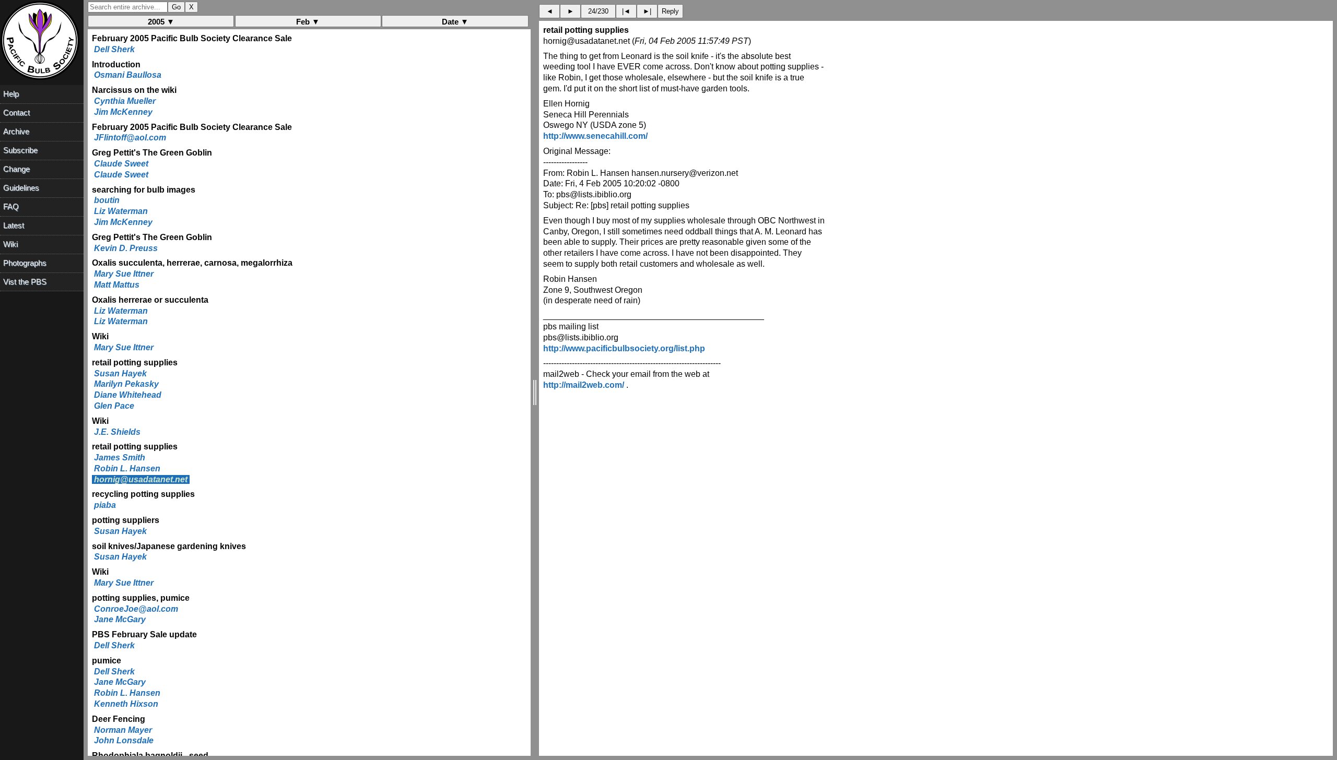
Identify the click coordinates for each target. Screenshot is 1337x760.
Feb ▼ (308, 21)
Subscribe (20, 150)
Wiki (10, 244)
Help (11, 93)
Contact (16, 112)
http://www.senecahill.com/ (595, 136)
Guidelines (21, 187)
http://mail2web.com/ (583, 385)
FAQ (11, 206)
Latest (13, 225)
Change (16, 168)
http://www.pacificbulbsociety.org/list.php (624, 348)
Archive (16, 131)
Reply (670, 11)
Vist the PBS (24, 281)
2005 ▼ (161, 21)
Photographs (24, 262)
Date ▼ (455, 21)
